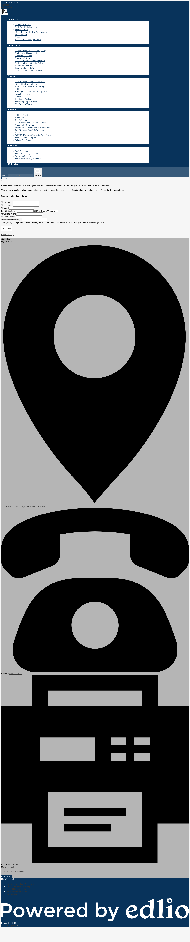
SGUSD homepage (15, 871)
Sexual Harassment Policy (18, 889)
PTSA (18, 132)
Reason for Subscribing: (11, 220)
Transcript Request (23, 156)
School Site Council (24, 140)
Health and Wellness (24, 99)
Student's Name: (9, 214)
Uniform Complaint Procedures (20, 884)
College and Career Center (26, 53)
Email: (4, 208)
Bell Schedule (21, 120)
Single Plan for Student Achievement (31, 32)
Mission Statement (23, 24)
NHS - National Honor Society (28, 70)
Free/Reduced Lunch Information (29, 130)
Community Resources (25, 125)
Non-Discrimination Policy (18, 886)
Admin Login (13, 894)
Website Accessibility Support (28, 39)
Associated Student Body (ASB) (29, 86)
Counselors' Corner (23, 55)
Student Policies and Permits (27, 84)
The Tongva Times (23, 104)
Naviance (19, 96)
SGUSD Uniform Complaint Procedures (33, 135)
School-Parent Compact (25, 137)
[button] (13, 19)
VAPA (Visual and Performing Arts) (31, 91)
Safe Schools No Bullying (18, 891)
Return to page (7, 234)
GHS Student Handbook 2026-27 (30, 81)
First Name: (7, 202)
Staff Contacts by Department (28, 153)
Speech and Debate (23, 94)
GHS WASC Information (26, 27)
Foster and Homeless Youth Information (32, 127)
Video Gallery (21, 37)
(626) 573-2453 (15, 673)
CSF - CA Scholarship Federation (30, 60)
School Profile (21, 29)
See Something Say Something (28, 158)
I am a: (37, 211)
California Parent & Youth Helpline (30, 122)
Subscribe (7, 228)
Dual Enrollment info (24, 68)
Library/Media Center (24, 65)
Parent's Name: (8, 217)
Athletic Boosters (22, 115)
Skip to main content (10, 2)
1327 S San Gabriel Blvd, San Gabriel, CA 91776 (23, 506)
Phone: (4, 211)
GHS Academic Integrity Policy (29, 63)
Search (4, 175)
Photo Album (21, 34)
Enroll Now (6, 876)
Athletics (19, 89)
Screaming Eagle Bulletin (26, 101)
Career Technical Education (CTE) (30, 50)
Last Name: (7, 205)
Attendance (20, 117)
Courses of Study (22, 58)
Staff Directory (21, 151)
